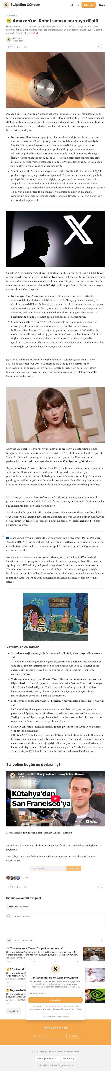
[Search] (71, 5)
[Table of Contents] (3, 535)
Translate (12, 16)
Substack (42, 1065)
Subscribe (89, 5)
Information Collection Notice (55, 1009)
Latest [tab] (16, 940)
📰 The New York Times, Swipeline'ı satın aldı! (34, 948)
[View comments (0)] (18, 47)
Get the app (68, 1058)
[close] (81, 966)
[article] (55, 954)
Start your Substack (48, 1058)
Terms (60, 1051)
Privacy (52, 1051)
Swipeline (17, 38)
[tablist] (18, 906)
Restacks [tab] (24, 906)
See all (11, 1011)
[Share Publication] (77, 5)
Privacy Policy (76, 1009)
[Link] (2, 647)
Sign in (102, 5)
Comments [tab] (12, 906)
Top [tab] (9, 940)
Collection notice (71, 1051)
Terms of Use (68, 1006)
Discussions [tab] (27, 940)
